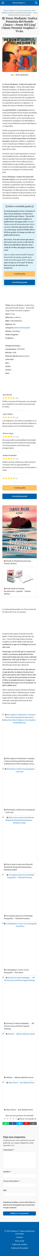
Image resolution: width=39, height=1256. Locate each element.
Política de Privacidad (19, 1248)
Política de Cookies (19, 1244)
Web (4, 1190)
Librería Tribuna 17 (9, 10)
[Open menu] (3, 3)
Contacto (19, 1237)
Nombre (7, 1172)
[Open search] (36, 3)
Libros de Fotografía (23, 10)
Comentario (8, 1150)
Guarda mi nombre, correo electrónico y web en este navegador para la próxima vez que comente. (19, 1205)
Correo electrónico (11, 1181)
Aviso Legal (19, 1241)
